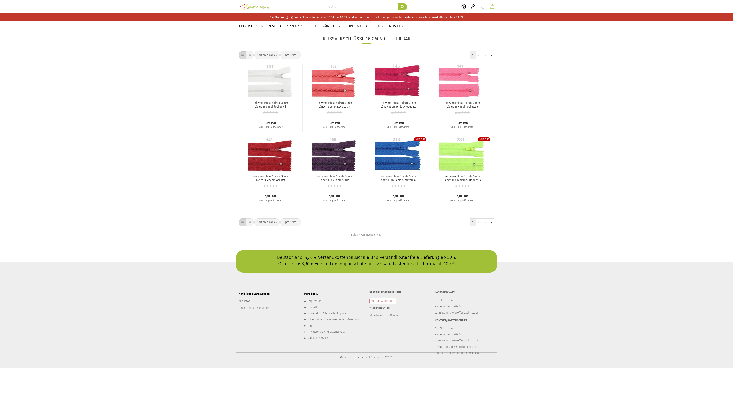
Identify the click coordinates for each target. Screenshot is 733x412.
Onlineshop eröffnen (352, 357)
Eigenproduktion (251, 26)
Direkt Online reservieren (254, 308)
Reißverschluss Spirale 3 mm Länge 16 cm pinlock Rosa (462, 104)
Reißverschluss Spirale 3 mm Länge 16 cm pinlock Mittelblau (398, 178)
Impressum (314, 301)
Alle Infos (244, 301)
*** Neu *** (294, 26)
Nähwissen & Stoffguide (384, 315)
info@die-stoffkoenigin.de (460, 346)
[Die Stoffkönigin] (256, 6)
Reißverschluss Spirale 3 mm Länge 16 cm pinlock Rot (270, 178)
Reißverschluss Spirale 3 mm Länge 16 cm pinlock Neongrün (462, 178)
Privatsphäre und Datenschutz (326, 331)
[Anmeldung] (473, 6)
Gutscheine (397, 26)
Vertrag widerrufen (382, 301)
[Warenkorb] (492, 6)
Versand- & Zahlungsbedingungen (328, 313)
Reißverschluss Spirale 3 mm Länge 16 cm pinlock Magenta (398, 104)
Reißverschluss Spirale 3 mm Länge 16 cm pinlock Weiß (270, 104)
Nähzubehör (331, 26)
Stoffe (312, 26)
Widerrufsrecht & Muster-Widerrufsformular (334, 319)
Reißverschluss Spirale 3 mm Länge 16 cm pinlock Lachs (334, 104)
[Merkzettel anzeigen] (483, 6)
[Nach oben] (722, 406)
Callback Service (318, 338)
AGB (310, 325)
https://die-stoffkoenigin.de (463, 353)
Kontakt (312, 307)
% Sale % (275, 26)
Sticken (378, 26)
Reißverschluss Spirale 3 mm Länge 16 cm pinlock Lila (334, 178)
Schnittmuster (356, 26)
